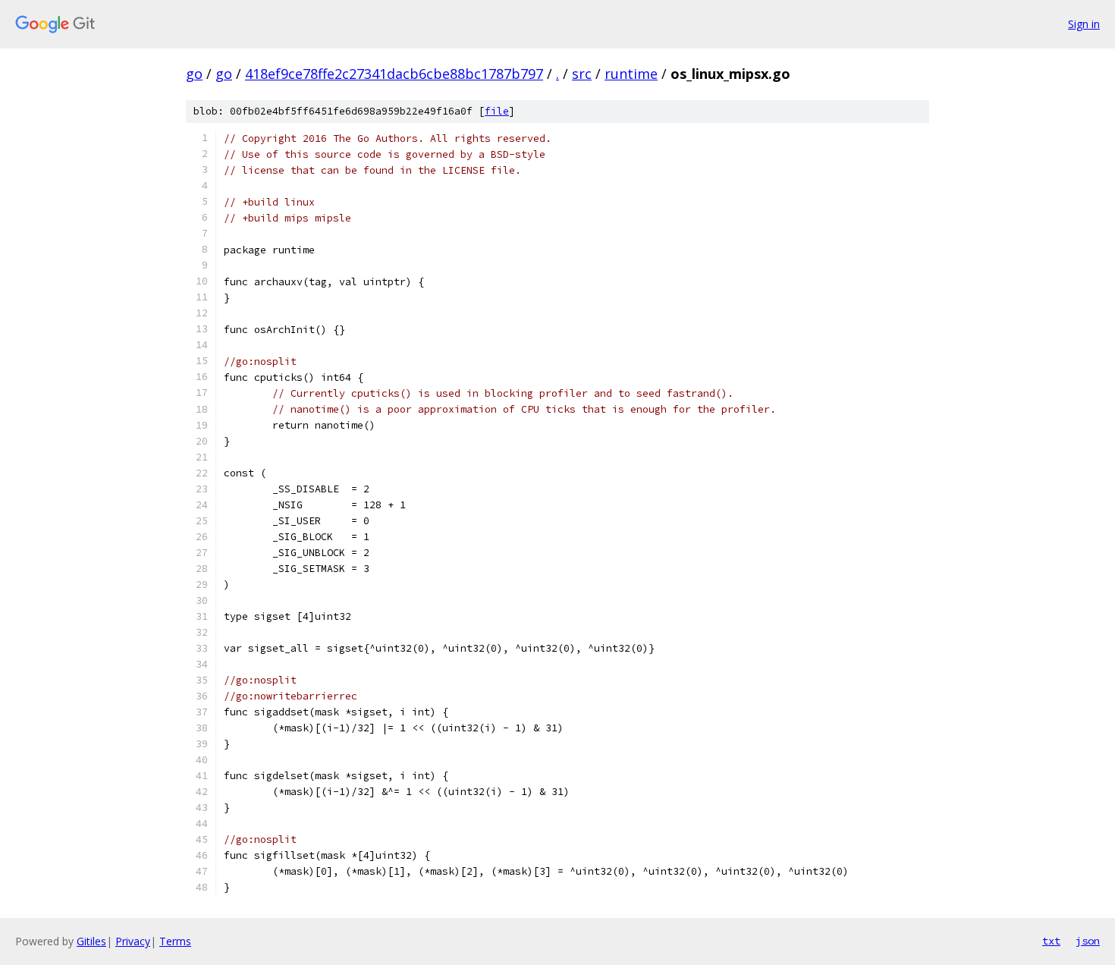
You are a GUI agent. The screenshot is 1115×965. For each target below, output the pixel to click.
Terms (175, 941)
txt (1051, 941)
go (194, 73)
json (1088, 941)
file (497, 111)
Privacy (132, 941)
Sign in (1084, 24)
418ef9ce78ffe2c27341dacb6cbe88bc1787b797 (394, 73)
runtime (631, 73)
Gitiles (91, 941)
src (582, 73)
